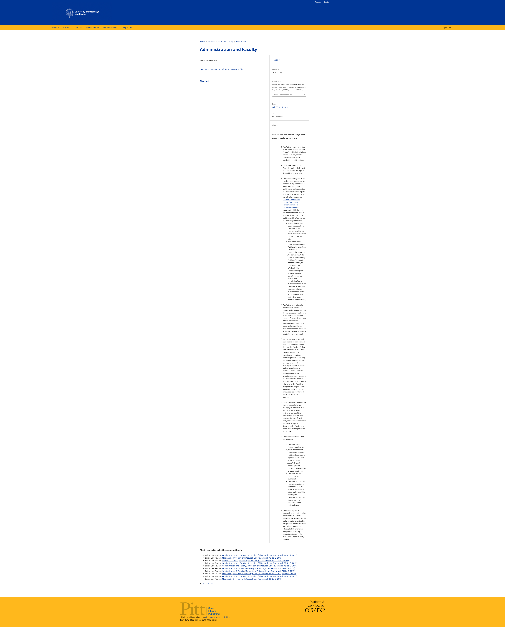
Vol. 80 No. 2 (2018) (225, 41)
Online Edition (92, 27)
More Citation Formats (283, 94)
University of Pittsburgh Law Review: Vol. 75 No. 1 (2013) (270, 568)
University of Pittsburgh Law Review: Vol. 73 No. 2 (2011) (264, 560)
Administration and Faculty (234, 555)
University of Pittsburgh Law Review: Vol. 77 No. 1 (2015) (272, 576)
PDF (277, 60)
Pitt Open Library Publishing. (218, 617)
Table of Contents (230, 560)
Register (318, 2)
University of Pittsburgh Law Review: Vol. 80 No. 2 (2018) (257, 579)
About (55, 27)
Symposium (127, 27)
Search (448, 27)
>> (212, 583)
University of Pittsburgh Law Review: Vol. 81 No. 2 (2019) (272, 555)
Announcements (110, 27)
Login (326, 2)
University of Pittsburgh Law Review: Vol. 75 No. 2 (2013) (257, 558)
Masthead (226, 558)
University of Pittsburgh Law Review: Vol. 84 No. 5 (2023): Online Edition (264, 573)
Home (202, 41)
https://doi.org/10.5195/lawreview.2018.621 (223, 69)
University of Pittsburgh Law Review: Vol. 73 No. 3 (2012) (272, 563)
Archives (78, 27)
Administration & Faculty (233, 568)
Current (66, 27)
